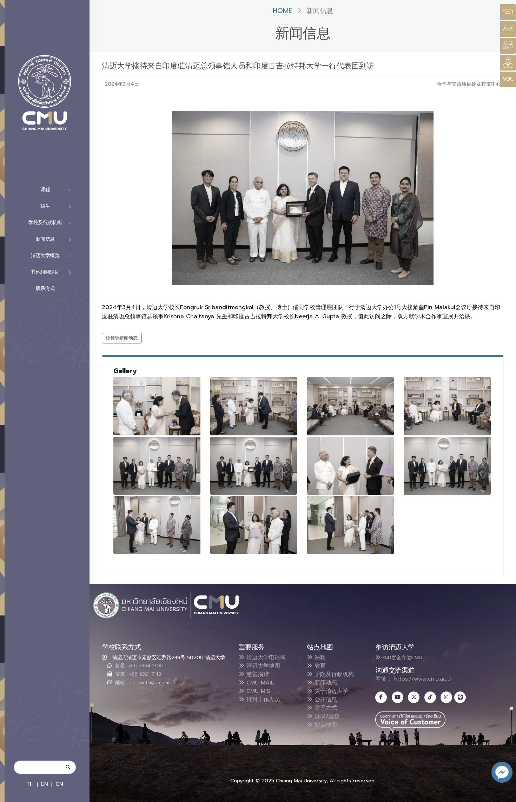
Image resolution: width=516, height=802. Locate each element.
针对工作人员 (262, 699)
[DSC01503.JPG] (253, 406)
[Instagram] (446, 697)
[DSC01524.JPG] (350, 466)
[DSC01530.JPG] (156, 525)
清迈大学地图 (262, 666)
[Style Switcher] (508, 29)
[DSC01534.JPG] (253, 525)
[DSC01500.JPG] (156, 406)
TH (30, 784)
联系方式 (45, 288)
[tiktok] (430, 697)
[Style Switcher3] (508, 12)
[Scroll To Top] (503, 794)
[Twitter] (413, 697)
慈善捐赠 (256, 674)
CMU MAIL (259, 683)
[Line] (460, 697)
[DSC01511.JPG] (447, 406)
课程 (319, 657)
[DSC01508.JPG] (350, 406)
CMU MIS (257, 691)
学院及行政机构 (333, 674)
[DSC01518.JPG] (253, 466)
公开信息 (324, 699)
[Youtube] (397, 697)
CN (59, 784)
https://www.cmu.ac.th (423, 679)
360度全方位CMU (401, 657)
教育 (319, 666)
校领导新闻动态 (122, 338)
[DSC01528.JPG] (447, 466)
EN (44, 784)
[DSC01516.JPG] (156, 466)
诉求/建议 (326, 716)
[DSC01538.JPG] (350, 525)
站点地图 (324, 725)
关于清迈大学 (330, 691)
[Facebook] (381, 697)
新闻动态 (324, 683)
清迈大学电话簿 (265, 657)
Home (282, 11)
